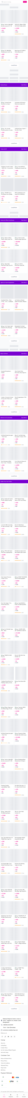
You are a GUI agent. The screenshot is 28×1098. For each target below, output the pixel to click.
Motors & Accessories (6, 417)
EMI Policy (3, 1070)
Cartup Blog (3, 1045)
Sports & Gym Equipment (7, 282)
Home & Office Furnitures (7, 220)
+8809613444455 (8, 1025)
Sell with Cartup (4, 1052)
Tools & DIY (4, 149)
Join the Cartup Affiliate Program (8, 1050)
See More (23, 85)
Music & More (4, 353)
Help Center (3, 1067)
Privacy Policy (4, 1061)
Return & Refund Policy (6, 1058)
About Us (3, 1043)
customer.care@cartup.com (10, 1030)
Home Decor (4, 85)
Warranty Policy (4, 1065)
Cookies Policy (4, 1047)
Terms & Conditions (5, 1063)
